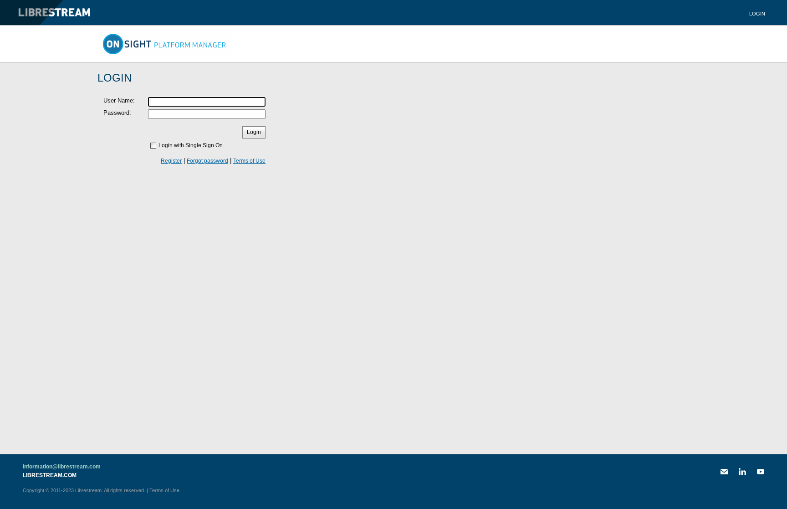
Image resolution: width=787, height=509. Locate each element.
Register (171, 161)
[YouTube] (760, 471)
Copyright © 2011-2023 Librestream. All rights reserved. (84, 490)
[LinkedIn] (742, 471)
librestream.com (50, 475)
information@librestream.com (62, 466)
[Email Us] (724, 471)
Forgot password (207, 161)
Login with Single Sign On (190, 145)
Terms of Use (249, 161)
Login (757, 13)
